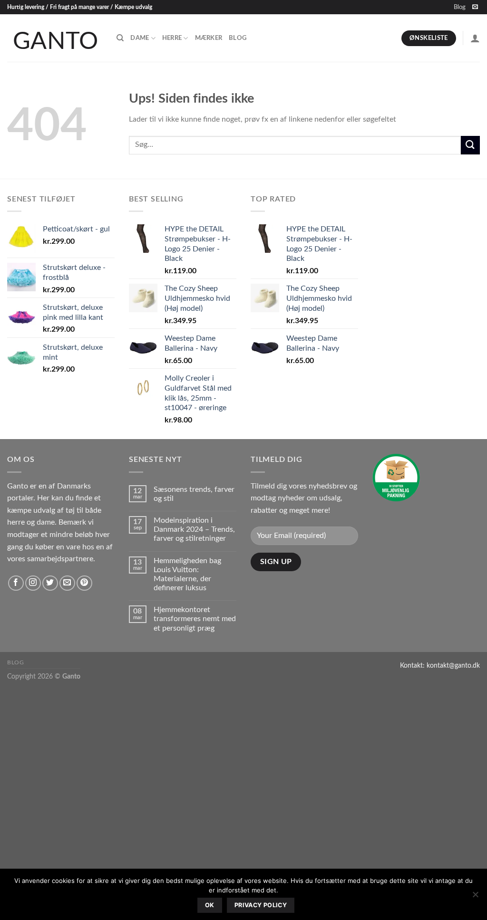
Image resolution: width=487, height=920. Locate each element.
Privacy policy (260, 905)
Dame (139, 38)
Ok (209, 905)
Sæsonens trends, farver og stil (194, 494)
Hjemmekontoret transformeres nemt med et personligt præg (195, 619)
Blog (460, 7)
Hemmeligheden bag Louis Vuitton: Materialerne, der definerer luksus (187, 574)
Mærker (209, 38)
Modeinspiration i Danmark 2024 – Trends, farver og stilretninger (194, 529)
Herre (172, 38)
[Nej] (475, 897)
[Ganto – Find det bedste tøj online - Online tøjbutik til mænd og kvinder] (54, 38)
